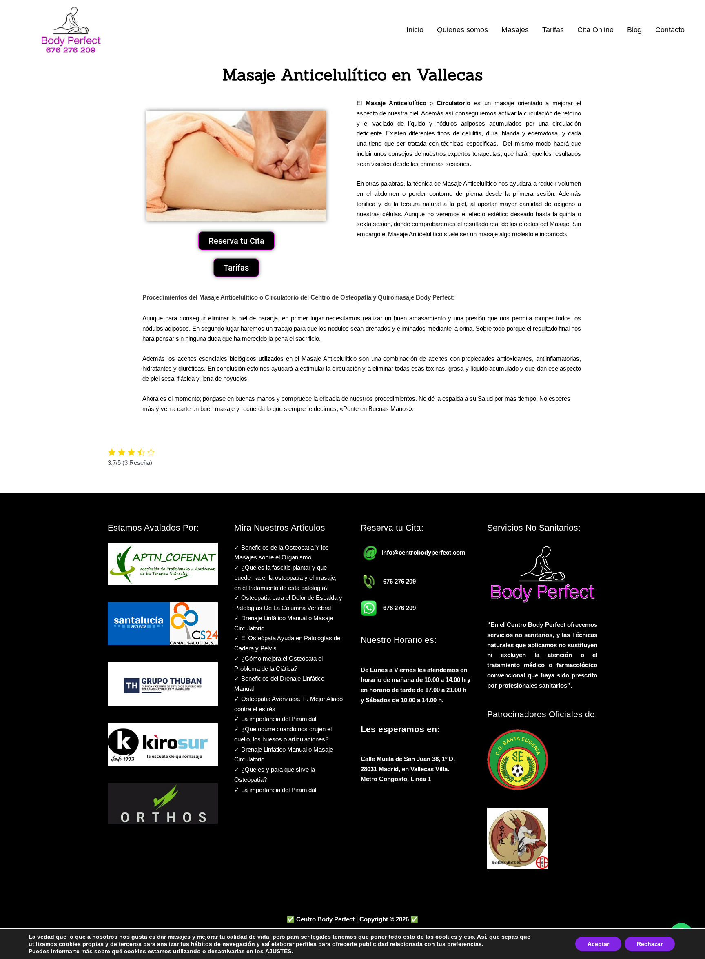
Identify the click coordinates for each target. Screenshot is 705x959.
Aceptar (598, 944)
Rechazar (650, 944)
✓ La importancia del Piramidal (275, 718)
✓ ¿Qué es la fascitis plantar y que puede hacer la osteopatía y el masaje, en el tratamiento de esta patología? (285, 577)
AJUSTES (278, 951)
